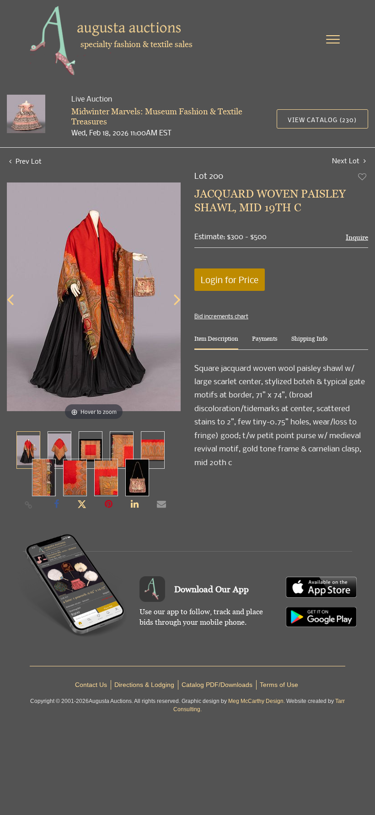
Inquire (357, 237)
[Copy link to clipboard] (28, 504)
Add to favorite (362, 176)
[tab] (216, 342)
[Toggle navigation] (333, 39)
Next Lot (346, 161)
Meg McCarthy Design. (256, 701)
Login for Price (229, 279)
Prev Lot (28, 161)
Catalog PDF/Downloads (217, 684)
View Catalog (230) (322, 119)
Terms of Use (279, 684)
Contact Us (91, 684)
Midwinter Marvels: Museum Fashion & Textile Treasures (156, 116)
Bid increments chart (221, 316)
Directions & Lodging (144, 684)
